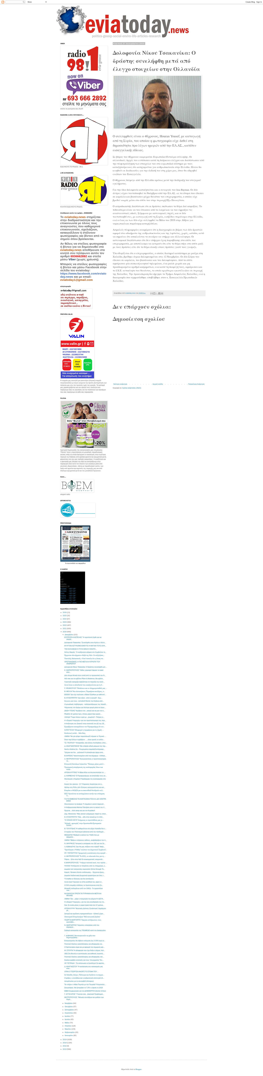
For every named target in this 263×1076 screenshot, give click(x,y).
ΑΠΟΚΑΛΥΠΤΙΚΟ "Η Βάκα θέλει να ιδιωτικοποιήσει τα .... (85, 772)
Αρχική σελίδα (158, 384)
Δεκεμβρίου (69, 635)
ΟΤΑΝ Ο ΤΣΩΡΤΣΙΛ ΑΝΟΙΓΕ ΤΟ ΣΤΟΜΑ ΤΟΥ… (81, 972)
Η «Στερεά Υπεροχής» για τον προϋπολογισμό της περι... (85, 720)
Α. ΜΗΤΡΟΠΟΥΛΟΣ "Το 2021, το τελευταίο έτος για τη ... (84, 856)
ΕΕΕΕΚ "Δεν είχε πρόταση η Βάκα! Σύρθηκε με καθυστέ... (85, 695)
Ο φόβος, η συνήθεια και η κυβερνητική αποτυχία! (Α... (84, 978)
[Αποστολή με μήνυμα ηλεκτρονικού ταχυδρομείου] (151, 293)
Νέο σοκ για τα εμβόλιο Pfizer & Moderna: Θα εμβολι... (84, 679)
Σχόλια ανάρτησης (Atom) (131, 388)
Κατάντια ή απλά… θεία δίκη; (75, 733)
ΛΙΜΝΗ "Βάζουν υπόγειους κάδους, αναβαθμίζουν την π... (85, 840)
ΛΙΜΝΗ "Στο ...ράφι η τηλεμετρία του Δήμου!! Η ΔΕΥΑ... (84, 899)
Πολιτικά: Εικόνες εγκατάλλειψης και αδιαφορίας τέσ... (84, 957)
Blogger (138, 1069)
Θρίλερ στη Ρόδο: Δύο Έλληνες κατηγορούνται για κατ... (84, 787)
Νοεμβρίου (69, 1003)
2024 (65, 619)
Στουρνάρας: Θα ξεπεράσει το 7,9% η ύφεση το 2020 (83, 988)
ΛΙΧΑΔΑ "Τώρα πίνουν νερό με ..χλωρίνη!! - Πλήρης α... (84, 717)
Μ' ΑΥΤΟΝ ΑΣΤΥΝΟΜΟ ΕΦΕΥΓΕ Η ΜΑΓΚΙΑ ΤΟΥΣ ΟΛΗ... (85, 646)
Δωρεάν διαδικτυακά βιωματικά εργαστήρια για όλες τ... (84, 875)
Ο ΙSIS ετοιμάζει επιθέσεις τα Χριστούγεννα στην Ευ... (83, 885)
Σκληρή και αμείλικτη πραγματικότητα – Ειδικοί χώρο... (84, 914)
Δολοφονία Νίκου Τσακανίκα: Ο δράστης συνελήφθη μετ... (85, 667)
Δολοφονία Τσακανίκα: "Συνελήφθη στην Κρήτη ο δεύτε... (85, 643)
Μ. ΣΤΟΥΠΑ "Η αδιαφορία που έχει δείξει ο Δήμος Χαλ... (84, 950)
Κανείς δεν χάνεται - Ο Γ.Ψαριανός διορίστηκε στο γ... (83, 784)
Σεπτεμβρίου (69, 1010)
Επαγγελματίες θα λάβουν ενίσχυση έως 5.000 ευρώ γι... (84, 941)
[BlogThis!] (154, 293)
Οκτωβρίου (69, 1007)
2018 (65, 1043)
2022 (65, 625)
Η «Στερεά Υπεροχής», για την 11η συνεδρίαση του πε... (84, 902)
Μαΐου (67, 1023)
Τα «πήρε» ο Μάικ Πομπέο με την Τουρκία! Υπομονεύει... (85, 984)
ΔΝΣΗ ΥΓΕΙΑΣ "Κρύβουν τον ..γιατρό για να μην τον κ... (84, 711)
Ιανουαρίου (69, 1035)
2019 (65, 1040)
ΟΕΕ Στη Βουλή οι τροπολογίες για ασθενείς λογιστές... (84, 954)
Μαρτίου (68, 1029)
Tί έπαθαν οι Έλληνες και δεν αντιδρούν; (79, 879)
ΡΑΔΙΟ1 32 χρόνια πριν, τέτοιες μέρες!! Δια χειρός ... (83, 714)
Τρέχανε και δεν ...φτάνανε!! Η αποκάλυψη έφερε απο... (84, 752)
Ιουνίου (68, 1019)
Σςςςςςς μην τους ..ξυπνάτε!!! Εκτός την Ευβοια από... (84, 701)
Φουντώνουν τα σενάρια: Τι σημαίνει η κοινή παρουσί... (84, 804)
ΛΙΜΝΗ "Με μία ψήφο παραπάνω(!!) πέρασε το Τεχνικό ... (85, 736)
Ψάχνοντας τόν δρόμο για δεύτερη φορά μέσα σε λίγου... (85, 707)
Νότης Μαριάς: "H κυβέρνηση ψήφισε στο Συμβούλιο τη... (85, 652)
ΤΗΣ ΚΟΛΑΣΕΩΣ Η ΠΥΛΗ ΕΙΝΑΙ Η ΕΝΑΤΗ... (80, 649)
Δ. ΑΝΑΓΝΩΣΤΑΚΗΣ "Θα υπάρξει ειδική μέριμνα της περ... (85, 746)
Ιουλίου (68, 1016)
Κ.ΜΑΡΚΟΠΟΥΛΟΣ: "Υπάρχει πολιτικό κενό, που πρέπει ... (85, 863)
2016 (65, 1046)
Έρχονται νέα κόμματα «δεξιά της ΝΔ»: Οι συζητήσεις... (84, 655)
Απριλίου (68, 1026)
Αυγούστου (69, 1013)
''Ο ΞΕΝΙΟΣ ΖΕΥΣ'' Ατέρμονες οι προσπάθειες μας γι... (83, 820)
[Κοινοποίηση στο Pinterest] (162, 293)
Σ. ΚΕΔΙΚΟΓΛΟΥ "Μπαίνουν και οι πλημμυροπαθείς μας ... (85, 688)
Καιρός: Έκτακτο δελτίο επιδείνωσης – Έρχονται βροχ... (84, 872)
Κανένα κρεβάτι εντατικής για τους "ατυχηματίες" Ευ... (83, 960)
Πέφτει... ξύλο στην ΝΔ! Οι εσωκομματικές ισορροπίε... (84, 859)
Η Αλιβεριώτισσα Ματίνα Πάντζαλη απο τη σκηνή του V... (84, 807)
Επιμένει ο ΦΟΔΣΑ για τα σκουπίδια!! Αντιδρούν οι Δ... (84, 790)
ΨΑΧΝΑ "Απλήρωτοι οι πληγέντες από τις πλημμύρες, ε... (85, 866)
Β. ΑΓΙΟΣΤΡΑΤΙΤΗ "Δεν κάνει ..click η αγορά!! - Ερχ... (83, 698)
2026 (65, 612)
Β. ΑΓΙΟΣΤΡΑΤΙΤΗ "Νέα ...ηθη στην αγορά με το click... (84, 817)
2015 (65, 1049)
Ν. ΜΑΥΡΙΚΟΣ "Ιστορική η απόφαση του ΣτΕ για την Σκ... (84, 843)
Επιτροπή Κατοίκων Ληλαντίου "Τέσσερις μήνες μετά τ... (84, 764)
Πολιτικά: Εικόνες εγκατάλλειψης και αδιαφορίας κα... (83, 944)
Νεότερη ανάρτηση (120, 384)
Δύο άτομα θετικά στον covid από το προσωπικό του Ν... (85, 675)
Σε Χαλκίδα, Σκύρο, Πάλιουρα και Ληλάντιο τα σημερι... (84, 975)
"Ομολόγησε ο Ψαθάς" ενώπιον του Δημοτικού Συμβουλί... (85, 850)
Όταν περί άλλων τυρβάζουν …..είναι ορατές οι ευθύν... (84, 740)
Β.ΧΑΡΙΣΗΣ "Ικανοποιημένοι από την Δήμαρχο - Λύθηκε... (85, 756)
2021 (65, 629)
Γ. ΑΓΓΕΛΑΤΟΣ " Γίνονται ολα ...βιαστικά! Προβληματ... (84, 994)
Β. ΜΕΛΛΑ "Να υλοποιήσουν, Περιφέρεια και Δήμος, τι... (84, 691)
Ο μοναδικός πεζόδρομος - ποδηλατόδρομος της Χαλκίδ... (85, 704)
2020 (65, 632)
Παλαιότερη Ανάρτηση (196, 384)
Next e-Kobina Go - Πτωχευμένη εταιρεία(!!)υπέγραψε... (84, 749)
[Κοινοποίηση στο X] (156, 293)
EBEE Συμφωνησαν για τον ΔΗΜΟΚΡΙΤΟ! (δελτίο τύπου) (85, 991)
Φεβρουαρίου (70, 1032)
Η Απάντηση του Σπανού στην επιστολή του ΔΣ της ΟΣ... (84, 724)
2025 (65, 616)
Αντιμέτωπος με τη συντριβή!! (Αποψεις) (79, 981)
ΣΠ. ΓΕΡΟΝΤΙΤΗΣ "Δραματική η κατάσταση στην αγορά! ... (85, 853)
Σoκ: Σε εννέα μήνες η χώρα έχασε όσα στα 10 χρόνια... (84, 905)
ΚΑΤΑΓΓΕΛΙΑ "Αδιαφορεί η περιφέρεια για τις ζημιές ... (84, 730)
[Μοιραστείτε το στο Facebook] (159, 293)
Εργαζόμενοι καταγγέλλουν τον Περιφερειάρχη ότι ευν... (84, 727)
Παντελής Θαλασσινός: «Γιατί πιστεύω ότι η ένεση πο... (84, 659)
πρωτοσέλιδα (71, 563)
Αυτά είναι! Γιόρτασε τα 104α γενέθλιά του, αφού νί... (83, 882)
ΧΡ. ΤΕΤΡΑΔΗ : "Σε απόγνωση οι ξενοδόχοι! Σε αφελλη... (84, 963)
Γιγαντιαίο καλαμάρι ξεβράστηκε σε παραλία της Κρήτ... (84, 682)
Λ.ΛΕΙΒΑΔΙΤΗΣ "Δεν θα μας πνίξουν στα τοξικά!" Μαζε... (84, 847)
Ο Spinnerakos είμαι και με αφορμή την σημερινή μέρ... (84, 947)
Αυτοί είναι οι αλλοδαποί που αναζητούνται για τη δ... (83, 685)
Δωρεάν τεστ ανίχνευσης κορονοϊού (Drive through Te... (84, 869)
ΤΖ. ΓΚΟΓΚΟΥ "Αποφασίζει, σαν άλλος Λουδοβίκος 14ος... (85, 743)
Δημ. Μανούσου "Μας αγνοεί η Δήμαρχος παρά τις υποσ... (85, 814)
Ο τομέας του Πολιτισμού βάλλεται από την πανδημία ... (84, 832)
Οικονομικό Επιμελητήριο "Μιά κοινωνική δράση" (82, 917)
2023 (65, 622)
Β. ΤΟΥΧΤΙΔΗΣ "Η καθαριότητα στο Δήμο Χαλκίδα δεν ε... (85, 829)
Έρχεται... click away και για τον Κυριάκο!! (79, 810)
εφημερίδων (82, 563)
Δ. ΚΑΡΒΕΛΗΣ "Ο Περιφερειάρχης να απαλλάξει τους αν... (85, 776)
